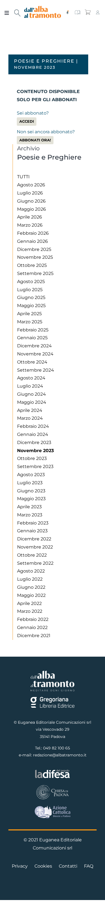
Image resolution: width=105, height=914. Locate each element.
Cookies (43, 866)
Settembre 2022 (35, 563)
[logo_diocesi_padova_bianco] (52, 786)
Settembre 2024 (35, 370)
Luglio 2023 (30, 482)
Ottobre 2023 (32, 458)
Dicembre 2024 (34, 345)
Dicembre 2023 (34, 442)
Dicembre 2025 (34, 249)
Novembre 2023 (35, 450)
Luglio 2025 (30, 289)
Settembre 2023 (35, 466)
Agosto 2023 (31, 474)
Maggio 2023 (31, 498)
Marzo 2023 (29, 514)
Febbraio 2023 (32, 523)
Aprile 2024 (29, 410)
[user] (98, 12)
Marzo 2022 (29, 611)
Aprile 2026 (29, 217)
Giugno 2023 (31, 490)
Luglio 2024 (30, 386)
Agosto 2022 (31, 571)
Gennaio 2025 (32, 337)
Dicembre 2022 (34, 539)
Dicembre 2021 (33, 635)
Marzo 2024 (30, 418)
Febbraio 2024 (33, 426)
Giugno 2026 (31, 201)
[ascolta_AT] (67, 12)
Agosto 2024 (31, 378)
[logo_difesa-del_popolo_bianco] (52, 770)
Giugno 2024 (31, 394)
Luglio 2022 (30, 579)
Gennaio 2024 (32, 434)
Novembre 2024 (35, 354)
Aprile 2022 (29, 603)
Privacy (20, 866)
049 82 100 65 (56, 748)
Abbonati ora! (35, 140)
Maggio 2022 (31, 595)
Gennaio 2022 (32, 627)
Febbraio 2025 (32, 330)
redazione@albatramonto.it (60, 755)
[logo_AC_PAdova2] (52, 807)
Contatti (68, 866)
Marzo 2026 (30, 225)
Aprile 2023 (29, 506)
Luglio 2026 (30, 193)
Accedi (26, 121)
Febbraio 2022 (32, 619)
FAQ (88, 866)
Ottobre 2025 (32, 265)
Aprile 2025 (29, 313)
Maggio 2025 (31, 305)
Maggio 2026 (31, 209)
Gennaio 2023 (32, 530)
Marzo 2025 (29, 321)
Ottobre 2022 (32, 555)
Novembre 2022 (35, 547)
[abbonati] (77, 12)
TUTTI (23, 176)
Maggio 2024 (31, 402)
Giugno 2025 (31, 297)
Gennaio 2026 (32, 241)
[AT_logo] (42, 8)
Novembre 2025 (35, 257)
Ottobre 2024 (32, 362)
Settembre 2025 (35, 273)
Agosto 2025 (31, 281)
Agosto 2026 (31, 184)
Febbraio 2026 (33, 233)
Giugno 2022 (31, 587)
